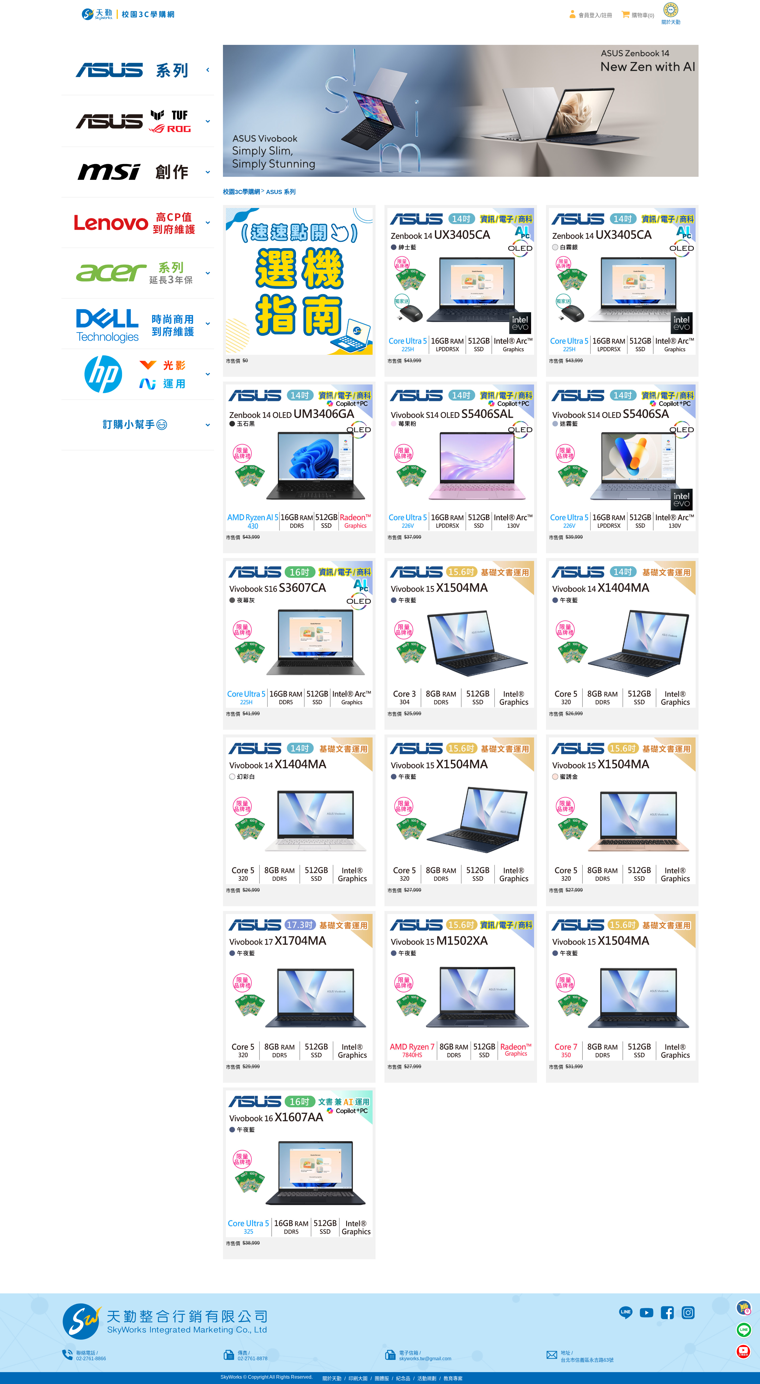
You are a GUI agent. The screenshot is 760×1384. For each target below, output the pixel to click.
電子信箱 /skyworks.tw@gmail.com (425, 1355)
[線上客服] (744, 1330)
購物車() (643, 15)
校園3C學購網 (241, 192)
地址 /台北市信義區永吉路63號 (587, 1356)
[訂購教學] (743, 1352)
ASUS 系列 (281, 192)
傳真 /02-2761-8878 (252, 1355)
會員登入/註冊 (595, 15)
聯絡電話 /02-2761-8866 (91, 1355)
